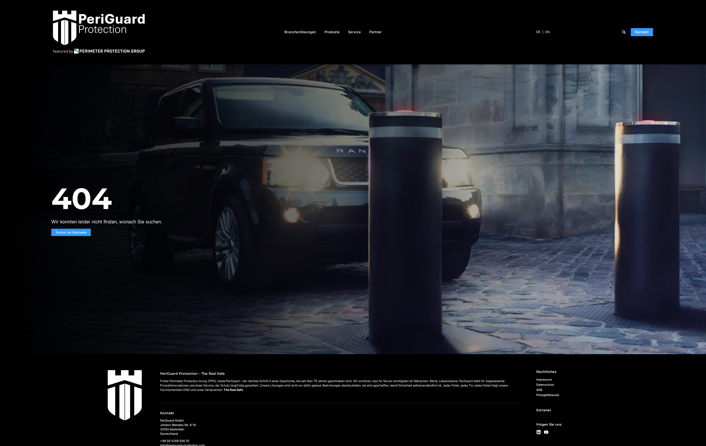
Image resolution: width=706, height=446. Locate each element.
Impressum (544, 379)
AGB (539, 390)
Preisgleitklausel (547, 395)
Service (354, 32)
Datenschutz (545, 384)
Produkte (332, 32)
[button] (624, 32)
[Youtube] (546, 432)
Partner (375, 32)
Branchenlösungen (300, 32)
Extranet (543, 410)
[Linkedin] (538, 432)
